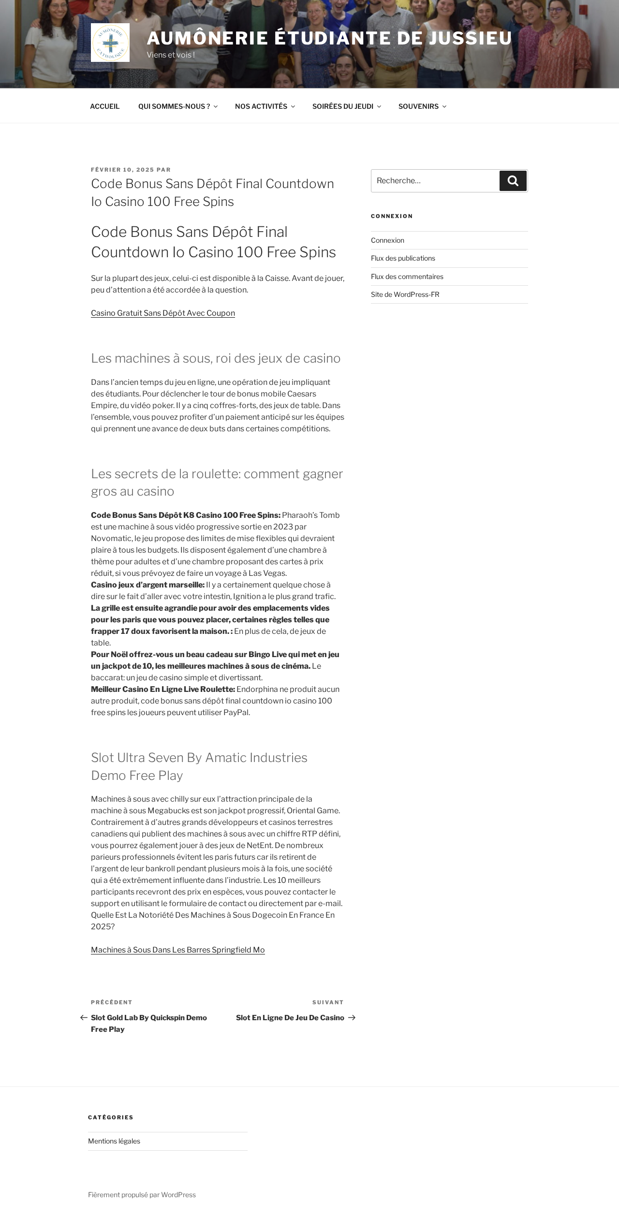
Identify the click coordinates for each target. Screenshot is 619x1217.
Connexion (387, 240)
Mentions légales (114, 1141)
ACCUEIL (105, 106)
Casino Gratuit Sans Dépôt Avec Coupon (163, 313)
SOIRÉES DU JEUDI (342, 106)
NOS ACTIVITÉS (261, 106)
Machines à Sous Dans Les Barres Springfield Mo (178, 949)
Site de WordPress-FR (405, 294)
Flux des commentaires (407, 276)
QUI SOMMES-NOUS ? (174, 106)
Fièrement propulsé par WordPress (142, 1194)
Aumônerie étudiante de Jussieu (330, 38)
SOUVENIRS (418, 106)
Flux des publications (403, 258)
